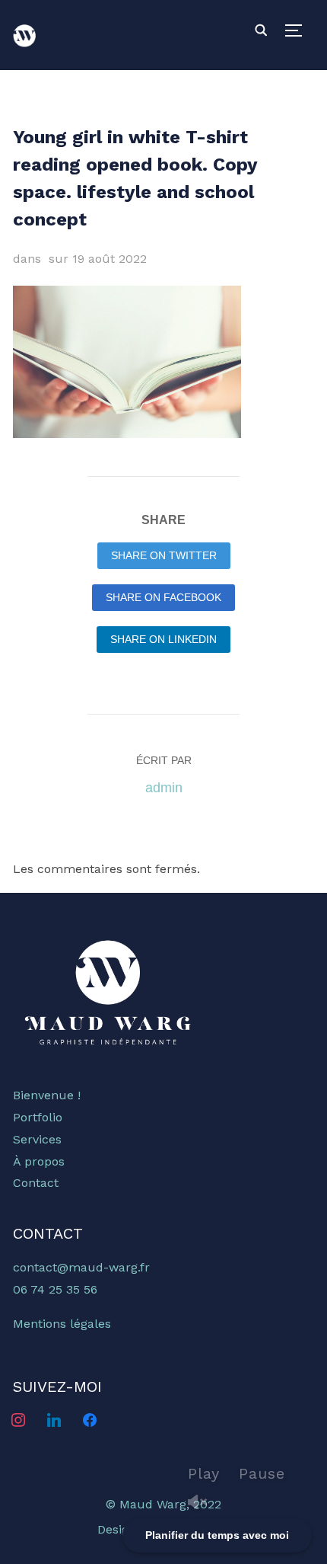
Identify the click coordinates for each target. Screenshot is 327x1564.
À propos (39, 1161)
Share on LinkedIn (163, 639)
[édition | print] (108, 939)
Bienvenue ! (47, 1095)
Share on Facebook (163, 597)
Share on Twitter (164, 555)
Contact (36, 1182)
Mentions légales (62, 1323)
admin (164, 787)
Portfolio (37, 1117)
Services (37, 1139)
